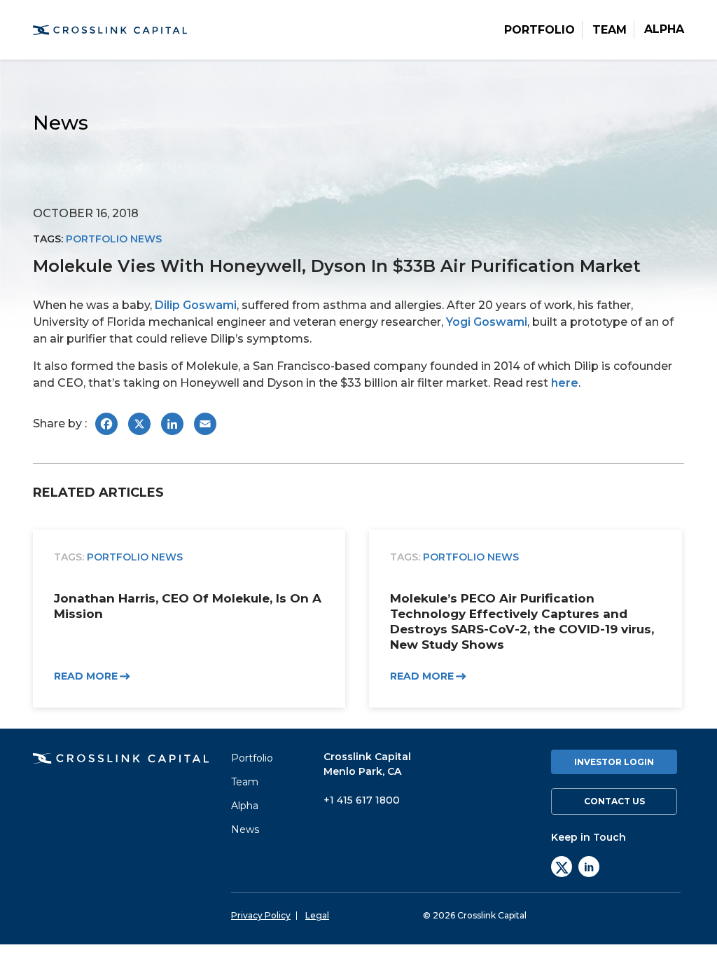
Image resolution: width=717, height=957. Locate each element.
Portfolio (539, 30)
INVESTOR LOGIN (614, 762)
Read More (86, 676)
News (245, 829)
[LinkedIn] (588, 866)
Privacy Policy (261, 915)
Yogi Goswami (486, 322)
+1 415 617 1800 (361, 800)
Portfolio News (114, 239)
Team (609, 30)
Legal (317, 915)
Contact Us (614, 801)
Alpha (664, 29)
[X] (561, 866)
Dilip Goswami (196, 305)
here (564, 383)
